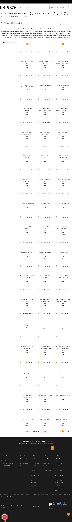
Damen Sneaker (59, 482)
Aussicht (23, 44)
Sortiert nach (36, 44)
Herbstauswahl (59, 480)
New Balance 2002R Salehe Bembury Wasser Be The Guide (63, 348)
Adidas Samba (58, 473)
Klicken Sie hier (53, 499)
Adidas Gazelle (58, 470)
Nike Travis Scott (59, 468)
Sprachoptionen (47, 470)
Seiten (59, 44)
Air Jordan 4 (58, 465)
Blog (44, 473)
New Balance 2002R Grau (63, 85)
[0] (67, 7)
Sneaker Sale (58, 477)
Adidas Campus (58, 463)
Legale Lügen (46, 468)
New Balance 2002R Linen (27, 323)
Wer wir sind (34, 473)
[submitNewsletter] (52, 448)
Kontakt (21, 468)
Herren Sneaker (59, 485)
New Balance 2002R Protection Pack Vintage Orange (45, 348)
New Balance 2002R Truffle (63, 395)
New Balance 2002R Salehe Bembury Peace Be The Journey (63, 228)
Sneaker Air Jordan (60, 475)
